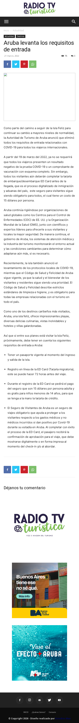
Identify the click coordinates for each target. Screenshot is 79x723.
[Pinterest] (24, 64)
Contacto (52, 712)
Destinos (20, 36)
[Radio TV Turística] (39, 8)
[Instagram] (29, 700)
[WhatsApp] (32, 64)
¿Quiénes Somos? (38, 712)
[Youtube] (59, 700)
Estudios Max (63, 718)
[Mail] (39, 700)
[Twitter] (15, 64)
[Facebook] (7, 64)
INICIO (25, 712)
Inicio (6, 30)
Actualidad (18, 30)
